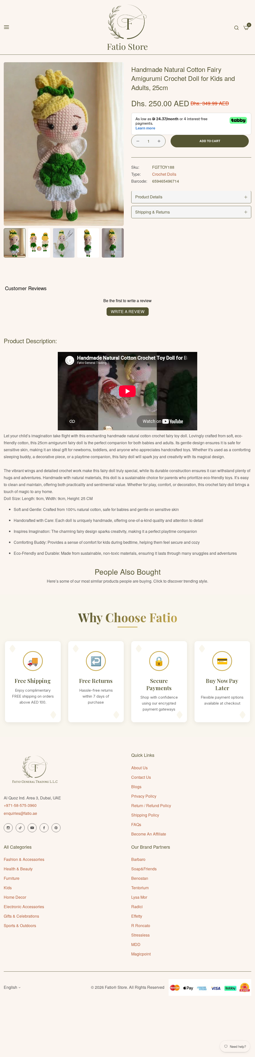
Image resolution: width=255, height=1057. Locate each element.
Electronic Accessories (24, 906)
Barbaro (138, 859)
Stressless (140, 935)
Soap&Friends (144, 869)
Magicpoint (141, 954)
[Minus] (137, 141)
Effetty (136, 916)
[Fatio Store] (127, 27)
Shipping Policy (145, 815)
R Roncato (140, 925)
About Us (139, 768)
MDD (135, 944)
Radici (137, 906)
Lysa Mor (139, 897)
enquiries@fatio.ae (20, 813)
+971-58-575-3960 (20, 805)
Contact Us (141, 777)
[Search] (236, 27)
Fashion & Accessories (24, 859)
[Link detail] (8, 827)
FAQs (136, 824)
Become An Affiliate (148, 834)
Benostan (139, 878)
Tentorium (140, 887)
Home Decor (15, 897)
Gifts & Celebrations (21, 916)
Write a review (127, 311)
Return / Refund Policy (151, 805)
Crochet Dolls (164, 174)
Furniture (11, 878)
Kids (8, 887)
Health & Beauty (18, 869)
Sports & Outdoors (20, 925)
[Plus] (159, 141)
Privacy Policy (143, 796)
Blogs (136, 786)
